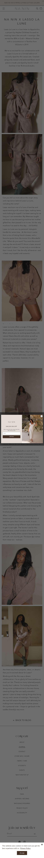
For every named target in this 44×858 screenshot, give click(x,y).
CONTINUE (11, 436)
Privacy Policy (25, 848)
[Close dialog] (42, 416)
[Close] (42, 844)
